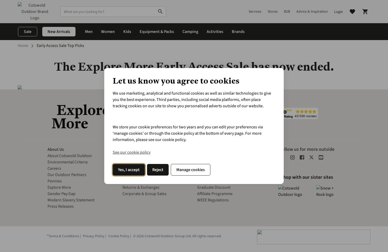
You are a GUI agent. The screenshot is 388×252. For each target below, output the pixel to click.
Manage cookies (190, 170)
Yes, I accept (129, 170)
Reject (157, 170)
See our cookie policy (131, 152)
